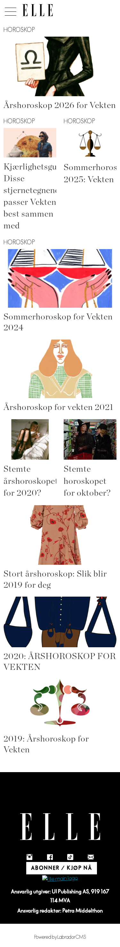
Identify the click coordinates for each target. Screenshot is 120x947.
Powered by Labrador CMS (60, 937)
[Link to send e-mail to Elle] (91, 857)
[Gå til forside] (37, 10)
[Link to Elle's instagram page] (29, 857)
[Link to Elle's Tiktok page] (70, 857)
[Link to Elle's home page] (60, 826)
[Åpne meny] (9, 10)
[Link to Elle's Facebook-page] (50, 857)
